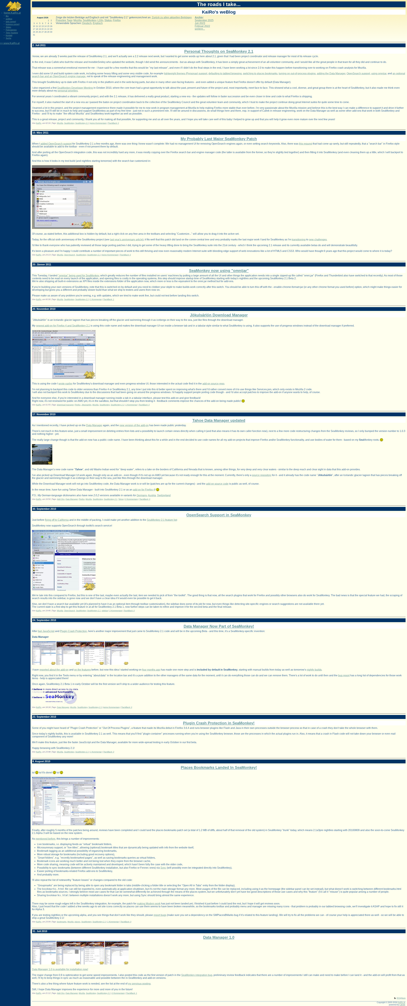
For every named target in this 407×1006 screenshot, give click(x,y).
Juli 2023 (200, 23)
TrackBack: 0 (113, 123)
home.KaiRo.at (12, 12)
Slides (8, 27)
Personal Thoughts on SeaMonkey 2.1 (218, 51)
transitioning (299, 239)
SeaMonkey (89, 20)
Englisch (98, 23)
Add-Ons (61, 499)
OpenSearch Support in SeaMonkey (218, 515)
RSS (399, 998)
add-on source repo (213, 383)
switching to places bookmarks (260, 73)
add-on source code (217, 483)
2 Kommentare (131, 499)
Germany (142, 495)
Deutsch (87, 23)
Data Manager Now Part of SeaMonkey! (219, 626)
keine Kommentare (98, 123)
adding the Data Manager (331, 73)
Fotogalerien (11, 30)
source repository (261, 475)
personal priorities (68, 90)
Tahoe (121, 499)
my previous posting (139, 983)
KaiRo (38, 123)
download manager (65, 405)
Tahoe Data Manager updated (218, 420)
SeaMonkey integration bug (196, 975)
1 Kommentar (96, 299)
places (77, 922)
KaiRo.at (401, 1002)
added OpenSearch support (56, 143)
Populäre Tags (64, 20)
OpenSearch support (358, 73)
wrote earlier (65, 383)
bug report (344, 675)
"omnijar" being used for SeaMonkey (78, 275)
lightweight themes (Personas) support (185, 73)
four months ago (151, 669)
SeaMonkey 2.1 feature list (162, 520)
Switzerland (163, 495)
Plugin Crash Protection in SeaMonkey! (219, 723)
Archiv (199, 17)
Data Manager (94, 425)
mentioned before (45, 838)
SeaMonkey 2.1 (82, 123)
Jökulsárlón (86, 405)
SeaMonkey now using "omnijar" (219, 270)
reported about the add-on (54, 669)
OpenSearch (69, 255)
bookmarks (61, 922)
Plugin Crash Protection (73, 631)
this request (305, 143)
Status (108, 20)
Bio (7, 16)
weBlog (9, 19)
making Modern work (148, 903)
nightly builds (314, 669)
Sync (163, 867)
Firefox (117, 20)
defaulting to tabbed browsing (225, 73)
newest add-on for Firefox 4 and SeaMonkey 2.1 (63, 325)
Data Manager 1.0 (218, 937)
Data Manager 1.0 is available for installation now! (60, 969)
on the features (82, 669)
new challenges (318, 239)
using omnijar (378, 73)
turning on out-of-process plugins (297, 73)
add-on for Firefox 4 (144, 489)
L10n (100, 20)
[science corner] (12, 24)
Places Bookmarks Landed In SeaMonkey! (219, 767)
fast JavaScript (46, 631)
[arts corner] (11, 22)
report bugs (160, 915)
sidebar (105, 611)
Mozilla (77, 20)
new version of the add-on (134, 425)
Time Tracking (12, 33)
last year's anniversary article (126, 239)
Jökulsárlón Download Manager (219, 315)
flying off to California (57, 520)
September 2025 (204, 20)
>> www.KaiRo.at (10, 43)
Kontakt (9, 35)
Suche (8, 38)
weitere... (200, 29)
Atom (403, 998)
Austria (152, 495)
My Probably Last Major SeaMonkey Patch (219, 139)
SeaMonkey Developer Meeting (75, 87)
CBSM (402, 1005)
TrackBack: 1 (108, 299)
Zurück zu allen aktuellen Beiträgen (172, 17)
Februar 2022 (202, 26)
